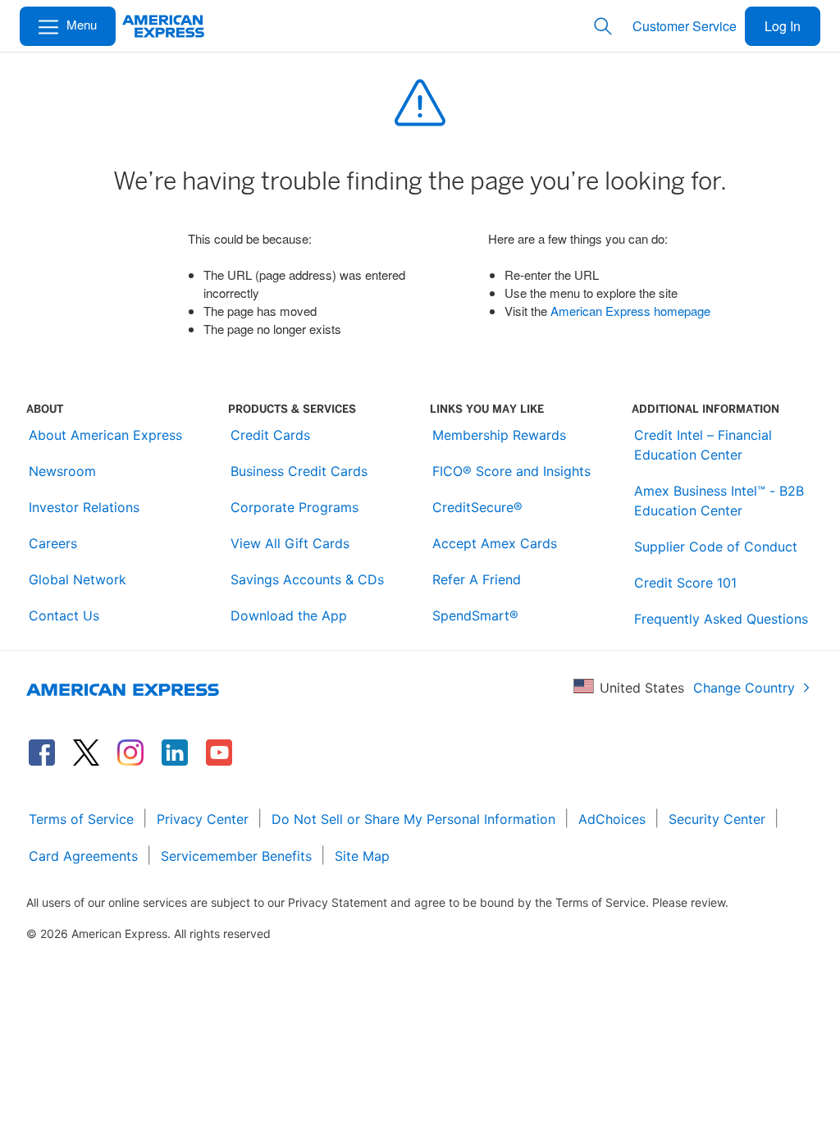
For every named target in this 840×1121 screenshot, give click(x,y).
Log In (783, 25)
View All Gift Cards (290, 543)
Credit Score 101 (685, 582)
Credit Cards (270, 435)
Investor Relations (84, 507)
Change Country (744, 687)
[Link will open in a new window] (41, 752)
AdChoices (612, 819)
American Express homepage (630, 310)
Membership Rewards (499, 435)
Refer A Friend (476, 579)
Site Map (362, 856)
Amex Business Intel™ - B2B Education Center (719, 501)
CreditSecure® (477, 507)
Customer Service (684, 25)
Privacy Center (203, 819)
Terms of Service (81, 819)
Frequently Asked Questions (721, 619)
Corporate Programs (294, 507)
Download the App (289, 615)
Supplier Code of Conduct (715, 546)
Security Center (717, 819)
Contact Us (64, 615)
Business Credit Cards (299, 471)
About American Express (105, 435)
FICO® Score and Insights (511, 471)
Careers (53, 543)
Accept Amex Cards (494, 543)
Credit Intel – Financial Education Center (703, 445)
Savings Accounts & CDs (307, 579)
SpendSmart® (475, 615)
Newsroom (62, 471)
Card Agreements (83, 856)
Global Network (77, 579)
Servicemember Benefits (236, 856)
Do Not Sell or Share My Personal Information (413, 819)
